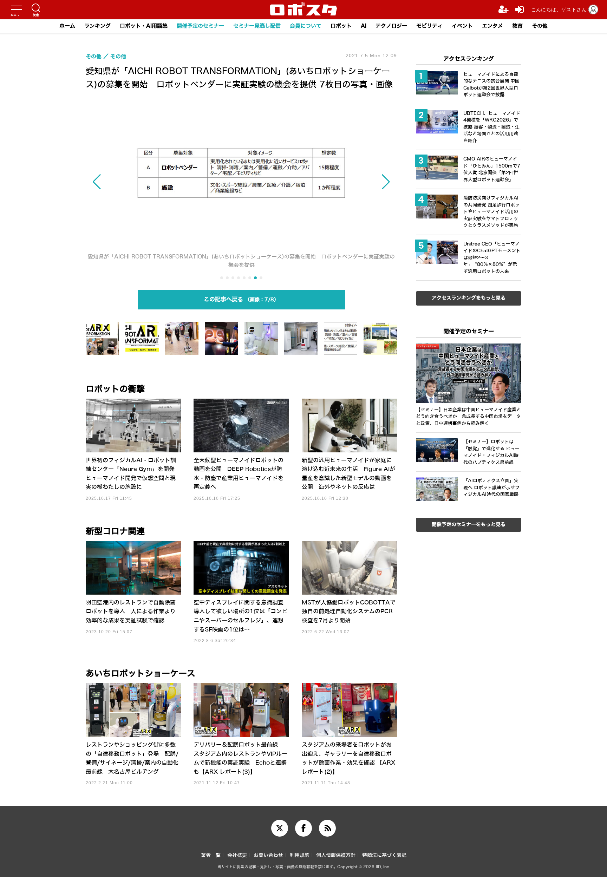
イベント (462, 26)
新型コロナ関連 (115, 531)
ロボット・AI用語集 (144, 26)
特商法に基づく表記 (384, 855)
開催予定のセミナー (200, 26)
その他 (540, 26)
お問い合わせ (268, 855)
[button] (132, 182)
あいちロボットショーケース (140, 673)
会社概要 (237, 855)
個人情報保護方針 (335, 855)
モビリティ (429, 26)
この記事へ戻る (239, 299)
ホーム (67, 26)
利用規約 (299, 855)
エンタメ (492, 26)
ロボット (341, 26)
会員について (305, 26)
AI (363, 26)
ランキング (97, 26)
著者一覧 (211, 855)
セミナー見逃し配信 (257, 26)
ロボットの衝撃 (115, 389)
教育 (517, 26)
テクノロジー (391, 26)
